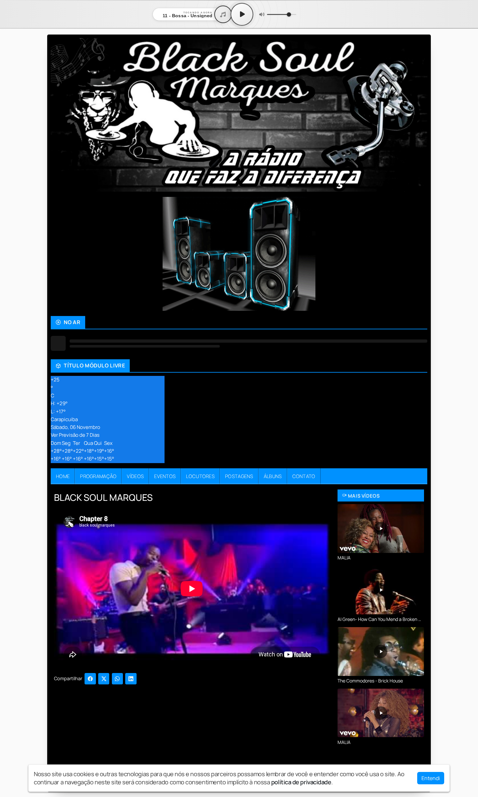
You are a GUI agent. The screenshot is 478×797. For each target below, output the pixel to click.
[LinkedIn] (131, 678)
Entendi (430, 778)
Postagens (239, 476)
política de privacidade (301, 782)
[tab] (184, 306)
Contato (303, 476)
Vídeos (135, 476)
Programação (98, 476)
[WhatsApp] (117, 678)
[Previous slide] (59, 253)
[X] (104, 678)
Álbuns (273, 476)
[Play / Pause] (242, 14)
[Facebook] (90, 678)
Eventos (165, 476)
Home (63, 476)
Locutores (200, 476)
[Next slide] (418, 253)
